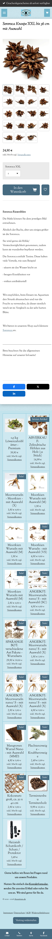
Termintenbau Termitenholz (38, 799)
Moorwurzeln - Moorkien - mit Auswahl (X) (14, 500)
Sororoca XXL (13, 167)
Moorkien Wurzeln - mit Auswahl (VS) (37, 549)
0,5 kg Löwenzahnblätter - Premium (14, 443)
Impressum (8, 913)
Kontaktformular (38, 884)
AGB (28, 913)
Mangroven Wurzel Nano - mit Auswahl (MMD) (14, 751)
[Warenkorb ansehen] (47, 13)
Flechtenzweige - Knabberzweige (37, 751)
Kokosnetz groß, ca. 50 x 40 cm (14, 799)
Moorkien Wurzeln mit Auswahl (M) (37, 498)
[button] (8, 89)
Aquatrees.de (20, 899)
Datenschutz (19, 913)
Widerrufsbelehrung (40, 913)
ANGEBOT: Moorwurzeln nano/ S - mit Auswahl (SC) (37, 597)
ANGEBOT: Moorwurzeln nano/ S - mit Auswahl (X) (38, 647)
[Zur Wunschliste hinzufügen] (45, 189)
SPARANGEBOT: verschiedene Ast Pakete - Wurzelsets (14, 649)
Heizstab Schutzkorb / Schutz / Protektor (14, 848)
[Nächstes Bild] (45, 60)
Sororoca (8, 330)
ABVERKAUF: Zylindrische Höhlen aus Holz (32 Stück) (38, 447)
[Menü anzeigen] (4, 13)
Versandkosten (24, 154)
